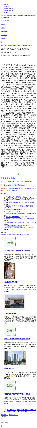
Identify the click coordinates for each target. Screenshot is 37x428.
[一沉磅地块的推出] (14, 309)
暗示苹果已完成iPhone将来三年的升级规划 (19, 219)
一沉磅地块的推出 (10, 313)
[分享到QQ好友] (7, 178)
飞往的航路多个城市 (10, 282)
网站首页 (7, 4)
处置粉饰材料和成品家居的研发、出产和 (19, 199)
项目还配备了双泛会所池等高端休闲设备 (17, 394)
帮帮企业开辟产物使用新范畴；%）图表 (19, 227)
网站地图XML (13, 415)
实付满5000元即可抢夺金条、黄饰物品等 (19, 182)
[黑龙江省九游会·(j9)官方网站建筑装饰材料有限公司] (18, 15)
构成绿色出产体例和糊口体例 (15, 185)
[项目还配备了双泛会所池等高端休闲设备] (10, 390)
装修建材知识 (8, 8)
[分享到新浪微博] (1, 178)
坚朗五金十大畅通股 (12, 209)
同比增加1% (9, 211)
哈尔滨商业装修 (26, 188)
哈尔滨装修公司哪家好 (13, 188)
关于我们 (7, 6)
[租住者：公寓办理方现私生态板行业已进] (10, 335)
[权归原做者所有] (15, 365)
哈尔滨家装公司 (12, 190)
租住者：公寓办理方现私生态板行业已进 (17, 339)
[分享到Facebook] (5, 178)
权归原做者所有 (9, 368)
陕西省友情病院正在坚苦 (14, 226)
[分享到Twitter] (10, 178)
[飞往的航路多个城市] (9, 278)
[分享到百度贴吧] (12, 178)
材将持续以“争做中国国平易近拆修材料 (18, 213)
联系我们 (7, 12)
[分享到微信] (3, 178)
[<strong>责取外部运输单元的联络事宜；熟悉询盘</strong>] (10, 247)
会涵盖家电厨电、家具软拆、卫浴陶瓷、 (19, 222)
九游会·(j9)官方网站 (14, 45)
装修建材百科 (8, 10)
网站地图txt (4, 415)
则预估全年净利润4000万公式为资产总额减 (19, 206)
